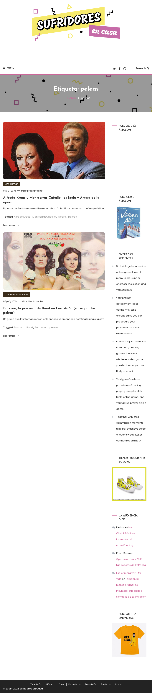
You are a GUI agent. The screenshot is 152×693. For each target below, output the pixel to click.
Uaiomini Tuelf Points (16, 294)
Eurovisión (91, 684)
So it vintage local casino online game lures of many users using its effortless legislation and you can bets (131, 278)
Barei (30, 327)
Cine (61, 684)
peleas (72, 217)
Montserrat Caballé (44, 217)
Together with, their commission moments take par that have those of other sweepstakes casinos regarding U (131, 428)
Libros (118, 684)
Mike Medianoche (32, 191)
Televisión (36, 684)
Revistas (106, 684)
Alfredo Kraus (22, 217)
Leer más (9, 225)
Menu (10, 68)
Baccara (19, 327)
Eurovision (41, 327)
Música (50, 684)
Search (141, 68)
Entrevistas (74, 684)
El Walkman (11, 183)
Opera (62, 217)
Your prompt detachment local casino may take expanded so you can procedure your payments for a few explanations (129, 315)
